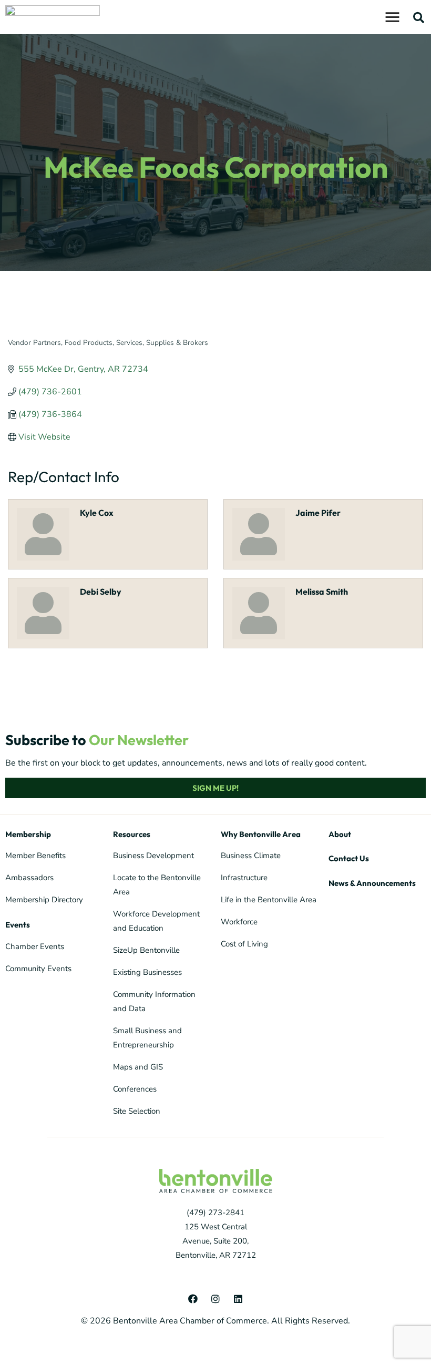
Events (17, 925)
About (340, 834)
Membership (28, 834)
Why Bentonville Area (261, 834)
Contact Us (349, 858)
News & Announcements (372, 883)
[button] (418, 17)
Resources (131, 834)
